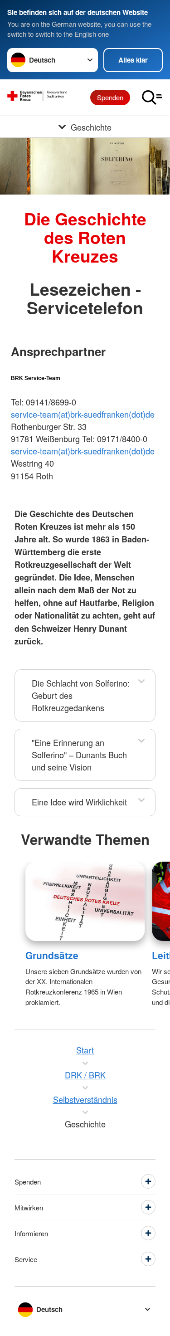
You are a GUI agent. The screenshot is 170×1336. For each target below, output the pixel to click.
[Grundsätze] (85, 901)
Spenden (110, 97)
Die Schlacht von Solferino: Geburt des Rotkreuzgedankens (81, 695)
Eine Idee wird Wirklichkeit (79, 802)
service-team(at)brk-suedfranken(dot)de (83, 414)
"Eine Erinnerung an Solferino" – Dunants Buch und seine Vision (79, 754)
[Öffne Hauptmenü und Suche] (152, 97)
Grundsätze (51, 955)
